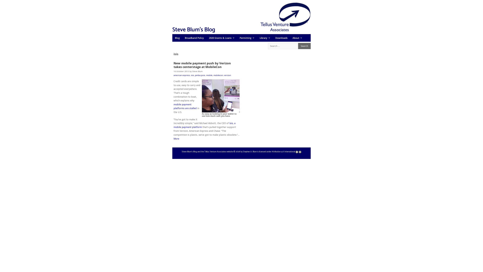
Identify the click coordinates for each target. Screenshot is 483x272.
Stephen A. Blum (250, 151)
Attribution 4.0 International (283, 151)
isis (192, 75)
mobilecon (218, 75)
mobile (209, 75)
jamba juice (200, 75)
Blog (177, 37)
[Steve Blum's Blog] (285, 16)
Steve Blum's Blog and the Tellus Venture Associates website (207, 151)
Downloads (281, 37)
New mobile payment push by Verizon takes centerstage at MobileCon (202, 65)
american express (182, 75)
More (176, 138)
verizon (227, 75)
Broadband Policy (194, 37)
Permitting (245, 37)
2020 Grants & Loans (220, 37)
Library (263, 37)
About (296, 37)
